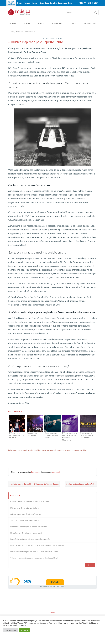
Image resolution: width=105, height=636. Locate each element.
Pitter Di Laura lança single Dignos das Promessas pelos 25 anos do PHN (37, 545)
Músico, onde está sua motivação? (80, 484)
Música (41, 3)
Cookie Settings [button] (11, 630)
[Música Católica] (52, 13)
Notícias (34, 3)
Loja (96, 3)
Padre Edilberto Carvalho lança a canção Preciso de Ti (30, 539)
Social (70, 3)
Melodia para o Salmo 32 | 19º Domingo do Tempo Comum (34, 484)
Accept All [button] (25, 630)
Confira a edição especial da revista (52, 586)
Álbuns (27, 23)
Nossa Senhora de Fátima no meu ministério (26, 533)
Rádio (90, 3)
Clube (47, 3)
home (12, 32)
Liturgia (73, 23)
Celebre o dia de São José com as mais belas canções (29, 502)
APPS (81, 3)
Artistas (12, 23)
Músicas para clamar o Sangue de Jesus (24, 508)
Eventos (19, 3)
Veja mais (90, 565)
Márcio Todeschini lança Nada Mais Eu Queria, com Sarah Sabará (34, 552)
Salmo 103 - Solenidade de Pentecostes (24, 520)
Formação (57, 23)
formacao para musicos (24, 32)
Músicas (41, 23)
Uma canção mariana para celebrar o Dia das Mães (29, 527)
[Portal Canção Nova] (11, 3)
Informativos (90, 23)
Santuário (53, 3)
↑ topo (52, 613)
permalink (56, 472)
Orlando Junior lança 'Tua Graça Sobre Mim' (26, 514)
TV (85, 3)
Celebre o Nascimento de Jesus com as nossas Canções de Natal (33, 558)
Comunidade (62, 3)
